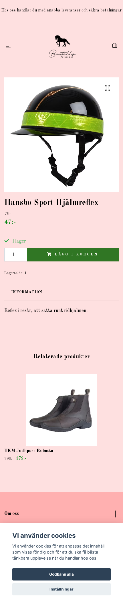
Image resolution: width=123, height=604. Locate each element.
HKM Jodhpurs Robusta (28, 451)
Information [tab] (26, 292)
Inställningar (61, 589)
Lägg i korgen (76, 254)
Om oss (11, 513)
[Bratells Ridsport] (62, 47)
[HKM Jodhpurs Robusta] (61, 410)
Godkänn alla (61, 574)
